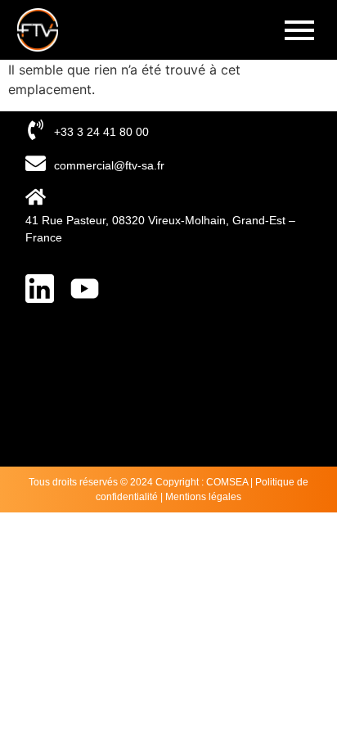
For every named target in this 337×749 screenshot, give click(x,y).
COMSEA (227, 482)
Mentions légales (203, 497)
